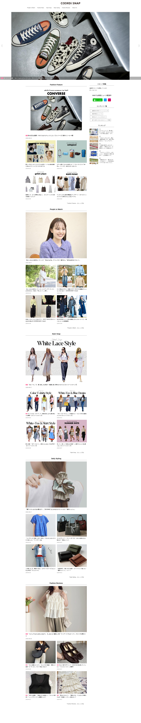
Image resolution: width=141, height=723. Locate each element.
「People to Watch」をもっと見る (75, 328)
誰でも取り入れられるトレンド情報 (101, 120)
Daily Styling (56, 458)
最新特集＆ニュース (97, 113)
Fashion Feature (56, 85)
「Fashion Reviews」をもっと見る (75, 703)
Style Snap (56, 334)
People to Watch (56, 209)
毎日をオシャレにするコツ (99, 117)
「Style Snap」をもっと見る (76, 452)
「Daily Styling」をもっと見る (76, 577)
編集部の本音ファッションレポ (100, 110)
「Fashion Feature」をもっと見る (75, 203)
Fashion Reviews (56, 583)
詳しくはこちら (93, 90)
